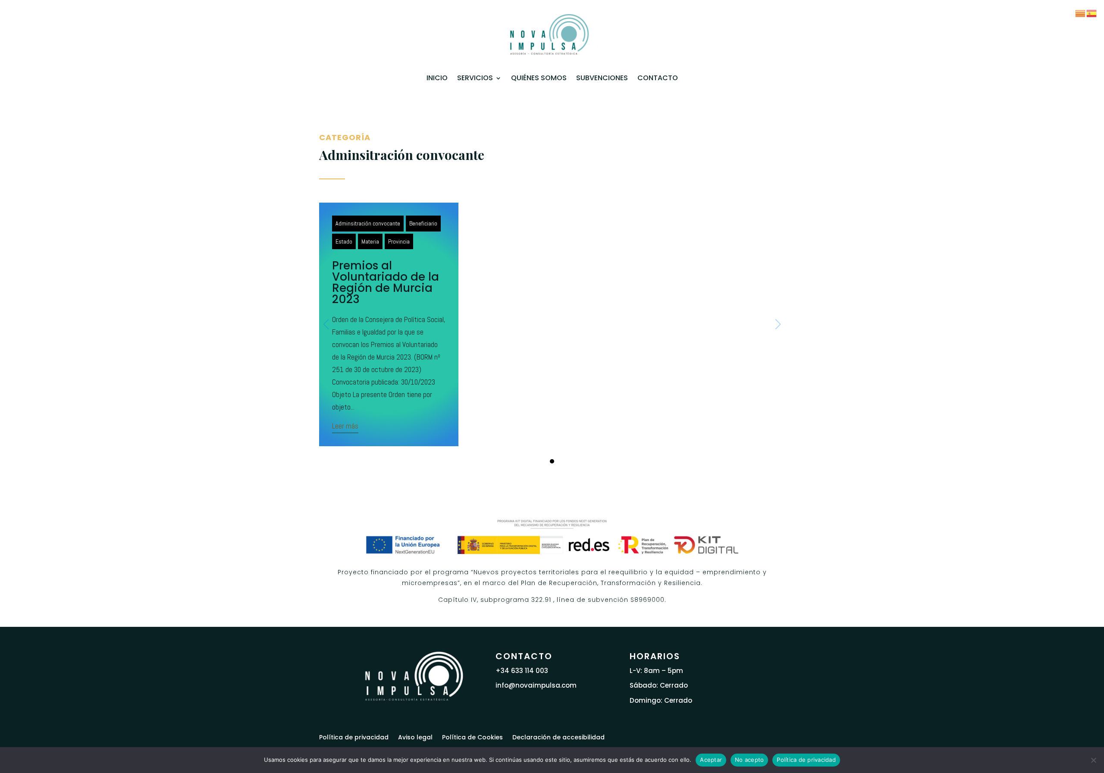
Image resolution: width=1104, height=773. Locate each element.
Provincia (399, 241)
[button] (552, 461)
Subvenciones (602, 78)
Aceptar (711, 759)
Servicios (475, 78)
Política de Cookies (472, 736)
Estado (344, 241)
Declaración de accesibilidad (558, 736)
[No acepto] (1093, 760)
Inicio (437, 78)
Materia (370, 241)
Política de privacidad (354, 736)
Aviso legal (415, 736)
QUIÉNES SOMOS (539, 78)
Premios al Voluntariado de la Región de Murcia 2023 (385, 282)
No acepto (749, 759)
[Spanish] (1092, 12)
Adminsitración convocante (368, 223)
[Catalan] (1080, 12)
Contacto (657, 78)
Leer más (345, 426)
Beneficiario (423, 223)
